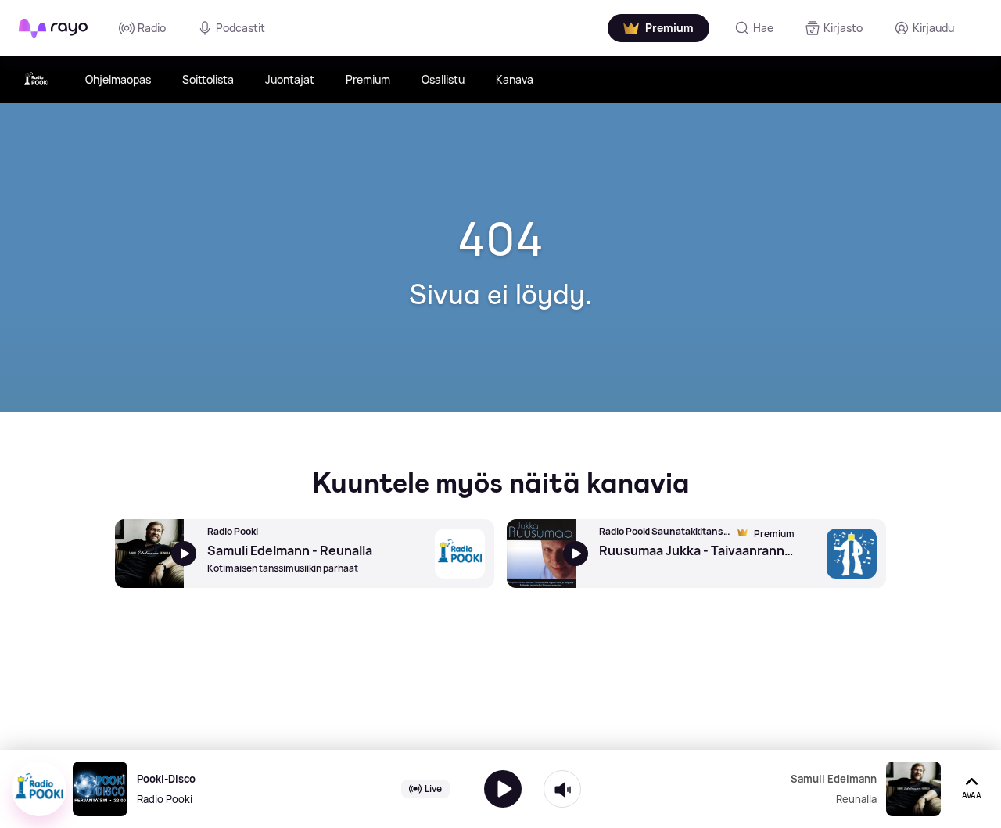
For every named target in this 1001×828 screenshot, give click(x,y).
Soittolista (208, 79)
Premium (368, 79)
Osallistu (443, 79)
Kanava (514, 79)
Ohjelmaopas (118, 79)
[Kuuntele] (503, 789)
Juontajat (289, 79)
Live (433, 788)
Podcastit (240, 27)
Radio (152, 27)
